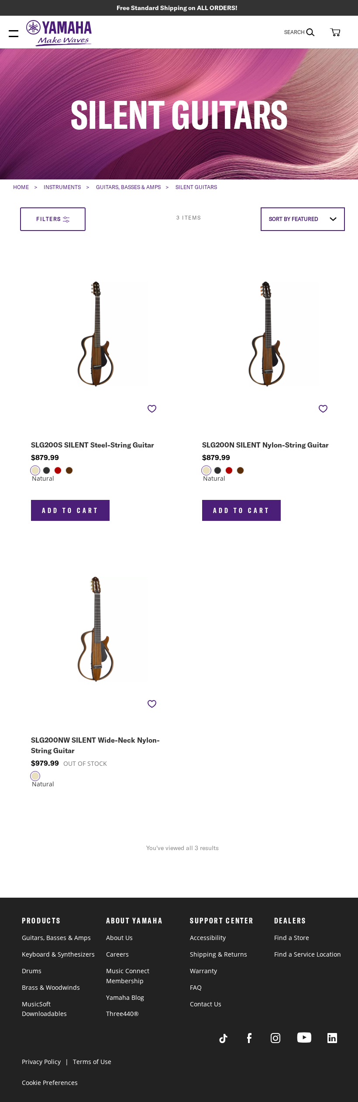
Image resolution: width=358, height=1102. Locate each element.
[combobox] (305, 32)
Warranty (203, 971)
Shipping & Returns (218, 954)
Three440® (122, 1013)
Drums (31, 971)
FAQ (196, 987)
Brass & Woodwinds (51, 987)
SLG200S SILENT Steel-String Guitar (92, 445)
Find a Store (291, 937)
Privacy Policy (41, 1061)
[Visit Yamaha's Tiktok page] (231, 1040)
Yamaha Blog (125, 997)
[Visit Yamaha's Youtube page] (312, 1042)
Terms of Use (92, 1061)
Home (21, 187)
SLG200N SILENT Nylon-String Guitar (265, 445)
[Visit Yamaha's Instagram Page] (284, 1040)
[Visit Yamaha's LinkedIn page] (340, 1040)
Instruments (62, 187)
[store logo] (61, 34)
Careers (117, 954)
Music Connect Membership (127, 976)
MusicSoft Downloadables (44, 1009)
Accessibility (208, 937)
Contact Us (205, 1004)
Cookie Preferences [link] (50, 1082)
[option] (35, 470)
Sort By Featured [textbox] (293, 219)
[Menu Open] (13, 34)
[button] (334, 31)
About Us (119, 937)
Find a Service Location (307, 954)
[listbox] (65, 476)
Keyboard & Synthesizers (58, 954)
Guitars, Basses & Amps (128, 187)
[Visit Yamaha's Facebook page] (257, 1040)
